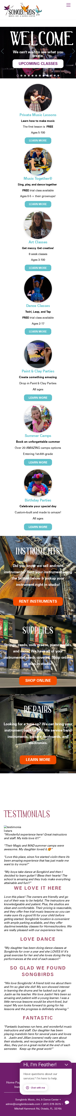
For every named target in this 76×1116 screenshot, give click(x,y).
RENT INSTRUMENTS (38, 601)
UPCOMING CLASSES (38, 63)
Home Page (14, 1082)
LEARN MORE (38, 140)
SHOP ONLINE (38, 680)
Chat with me (38, 1087)
